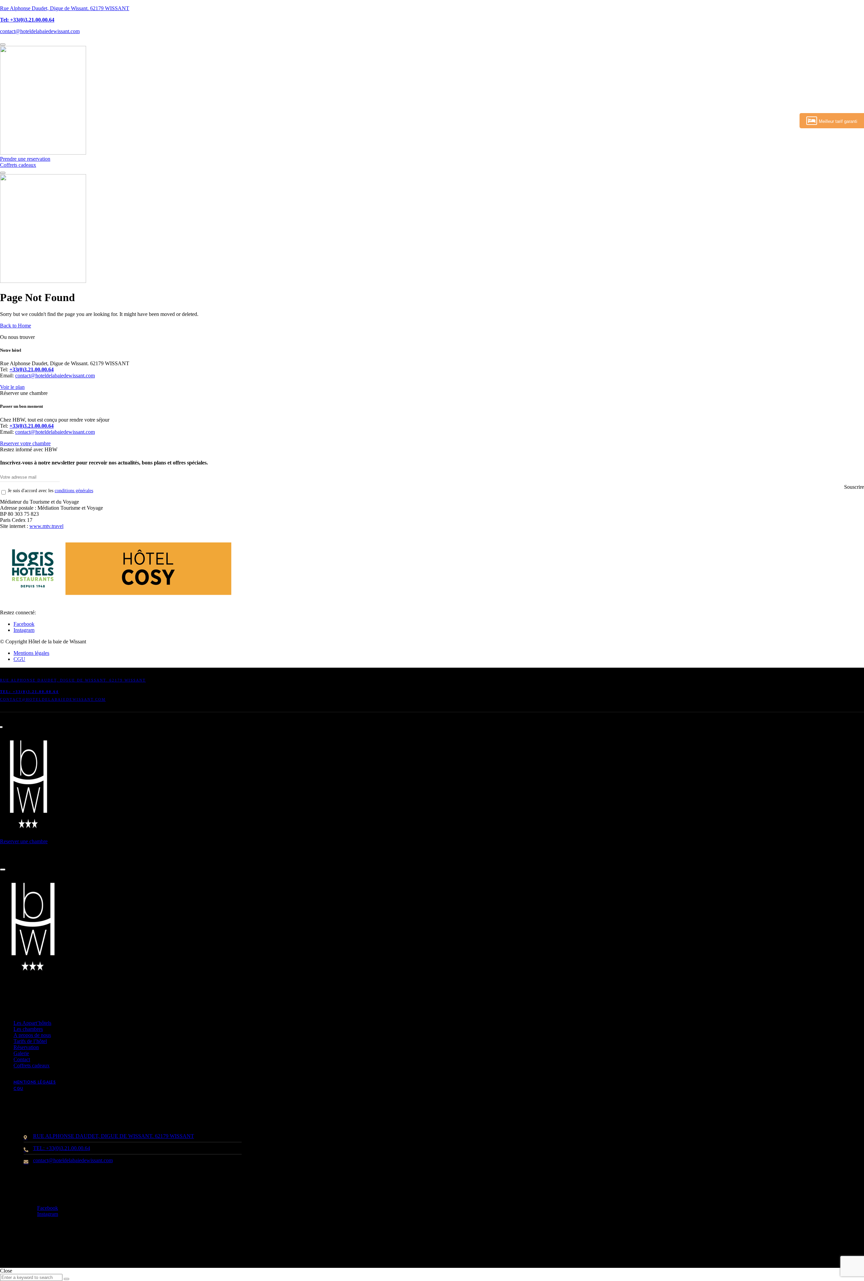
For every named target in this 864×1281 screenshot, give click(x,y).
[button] (25, 159)
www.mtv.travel (46, 526)
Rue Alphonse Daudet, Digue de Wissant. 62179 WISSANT (64, 8)
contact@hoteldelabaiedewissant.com (40, 31)
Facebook (24, 624)
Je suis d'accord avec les (50, 490)
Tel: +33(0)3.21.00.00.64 (27, 20)
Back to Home (15, 325)
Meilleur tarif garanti (838, 121)
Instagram (24, 630)
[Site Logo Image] (43, 153)
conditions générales (74, 490)
